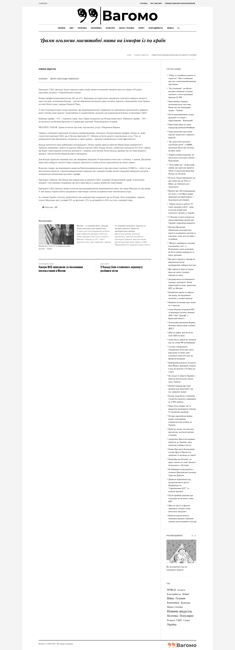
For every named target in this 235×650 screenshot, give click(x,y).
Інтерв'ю (181, 590)
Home (129, 55)
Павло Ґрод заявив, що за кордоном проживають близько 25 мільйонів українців (182, 408)
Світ (179, 620)
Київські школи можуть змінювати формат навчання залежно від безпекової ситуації (182, 518)
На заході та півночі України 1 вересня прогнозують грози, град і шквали (181, 378)
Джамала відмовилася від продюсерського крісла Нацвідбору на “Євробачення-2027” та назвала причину (179, 485)
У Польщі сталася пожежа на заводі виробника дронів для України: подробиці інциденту (181, 219)
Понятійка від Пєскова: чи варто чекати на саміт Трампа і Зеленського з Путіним (182, 462)
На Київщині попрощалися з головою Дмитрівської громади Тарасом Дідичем (182, 472)
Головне (180, 598)
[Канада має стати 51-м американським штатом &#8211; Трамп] (56, 234)
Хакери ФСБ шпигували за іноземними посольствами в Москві (61, 269)
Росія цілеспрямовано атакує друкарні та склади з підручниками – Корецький (181, 117)
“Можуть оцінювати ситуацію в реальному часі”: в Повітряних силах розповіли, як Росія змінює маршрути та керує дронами (181, 249)
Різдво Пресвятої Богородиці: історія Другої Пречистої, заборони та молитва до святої (182, 452)
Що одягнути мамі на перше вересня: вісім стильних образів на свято (181, 272)
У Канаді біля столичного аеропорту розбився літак (122, 269)
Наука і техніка (175, 606)
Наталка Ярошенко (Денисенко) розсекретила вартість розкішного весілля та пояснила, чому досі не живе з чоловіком (182, 233)
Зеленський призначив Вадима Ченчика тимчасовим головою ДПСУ (181, 325)
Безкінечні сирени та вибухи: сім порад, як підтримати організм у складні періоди (181, 295)
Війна (170, 598)
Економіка (173, 602)
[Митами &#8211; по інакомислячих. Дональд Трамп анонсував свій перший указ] (96, 233)
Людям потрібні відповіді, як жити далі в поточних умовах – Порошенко (182, 157)
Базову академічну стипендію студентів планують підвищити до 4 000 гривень (182, 398)
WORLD (171, 589)
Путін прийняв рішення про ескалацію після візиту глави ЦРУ (180, 498)
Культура (185, 602)
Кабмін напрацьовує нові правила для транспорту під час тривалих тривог (180, 388)
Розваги (171, 620)
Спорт (186, 620)
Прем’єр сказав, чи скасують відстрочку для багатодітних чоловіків (181, 432)
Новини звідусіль (141, 55)
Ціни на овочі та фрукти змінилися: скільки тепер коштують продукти (179, 508)
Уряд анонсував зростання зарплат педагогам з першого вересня (181, 134)
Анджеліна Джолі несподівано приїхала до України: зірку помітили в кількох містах (181, 442)
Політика (172, 616)
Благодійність (174, 594)
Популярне (187, 616)
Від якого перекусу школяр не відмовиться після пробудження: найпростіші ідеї (182, 262)
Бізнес (186, 594)
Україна (171, 624)
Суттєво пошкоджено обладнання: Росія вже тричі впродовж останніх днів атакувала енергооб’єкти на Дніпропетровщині (181, 352)
